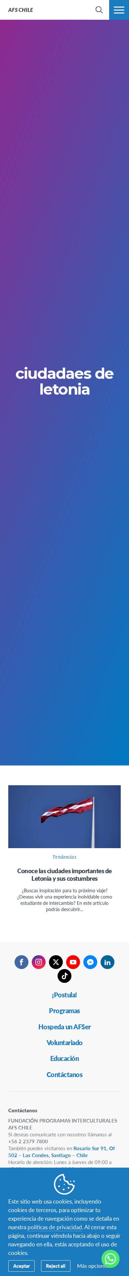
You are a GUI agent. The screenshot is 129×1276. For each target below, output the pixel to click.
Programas (64, 1010)
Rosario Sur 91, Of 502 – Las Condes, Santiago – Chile (61, 1151)
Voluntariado (65, 1042)
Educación (64, 1058)
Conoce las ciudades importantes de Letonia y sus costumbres (64, 874)
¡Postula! (64, 994)
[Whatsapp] (110, 1259)
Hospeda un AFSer (64, 1026)
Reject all (55, 1265)
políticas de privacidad (54, 1227)
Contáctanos (65, 1074)
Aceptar (21, 1265)
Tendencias (64, 857)
